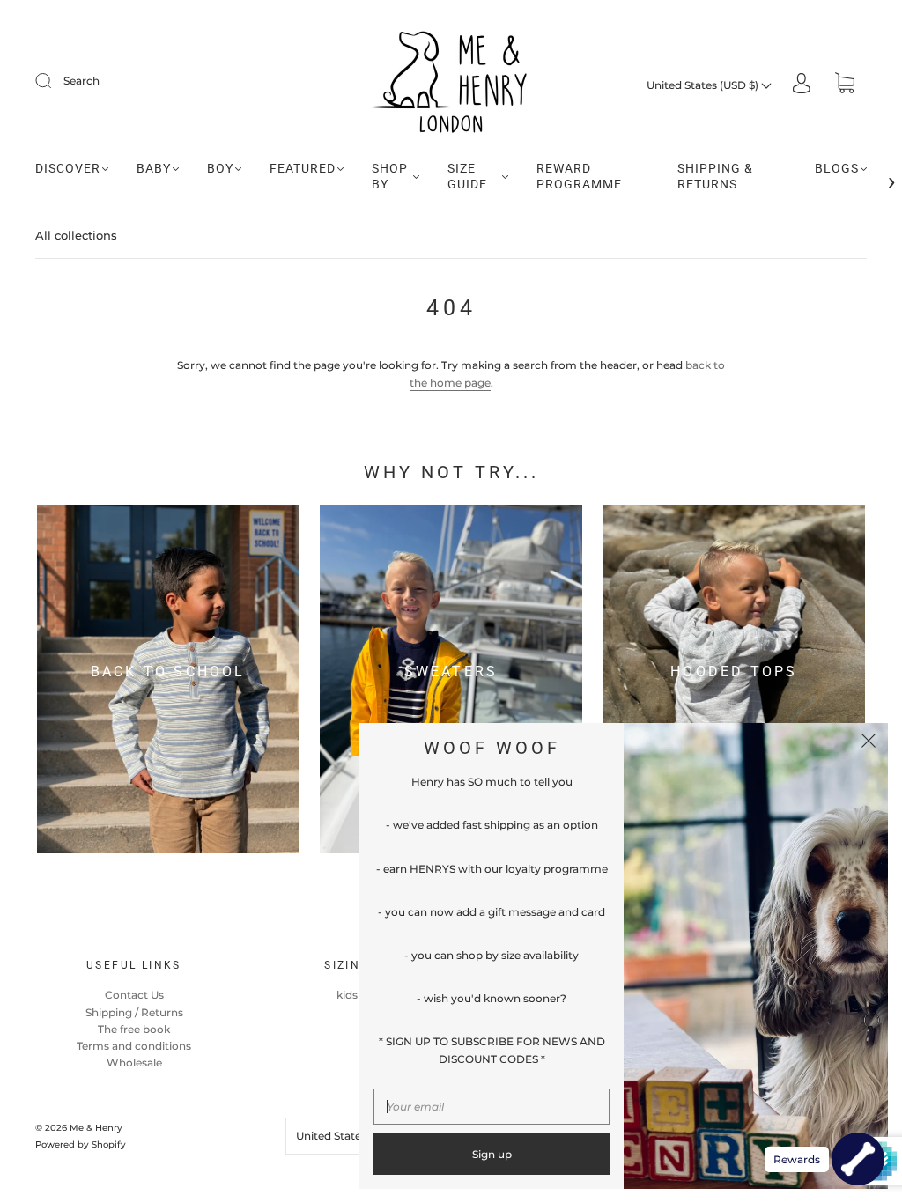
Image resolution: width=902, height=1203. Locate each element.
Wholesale (134, 1062)
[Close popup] (868, 742)
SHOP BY (390, 176)
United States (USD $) (704, 85)
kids (347, 994)
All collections (76, 235)
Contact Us (134, 994)
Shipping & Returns (715, 176)
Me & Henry (96, 1127)
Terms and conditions (134, 1045)
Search (81, 80)
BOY (220, 168)
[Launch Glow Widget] (858, 1159)
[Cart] (845, 85)
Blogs (837, 168)
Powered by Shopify (80, 1144)
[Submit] (54, 81)
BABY (154, 168)
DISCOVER (67, 168)
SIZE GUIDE (467, 176)
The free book (134, 1029)
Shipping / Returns (134, 1012)
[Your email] (491, 1107)
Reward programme (579, 176)
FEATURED (303, 168)
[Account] (801, 85)
